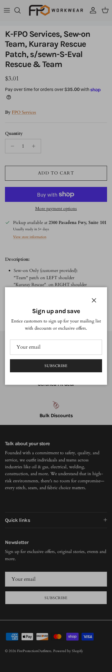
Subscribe (56, 365)
